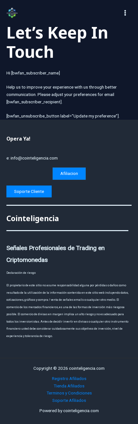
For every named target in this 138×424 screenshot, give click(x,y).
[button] (69, 173)
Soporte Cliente (29, 191)
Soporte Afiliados (69, 400)
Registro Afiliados (69, 378)
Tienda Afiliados (69, 385)
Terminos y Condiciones (69, 392)
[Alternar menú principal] (125, 12)
